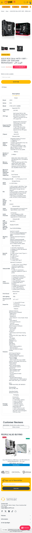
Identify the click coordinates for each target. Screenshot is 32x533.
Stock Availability (20, 67)
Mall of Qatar (12, 505)
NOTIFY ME (16, 81)
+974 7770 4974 (11, 500)
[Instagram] (9, 511)
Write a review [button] (16, 427)
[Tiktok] (12, 511)
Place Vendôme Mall (21, 505)
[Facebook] (2, 511)
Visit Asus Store (5, 54)
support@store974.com (7, 508)
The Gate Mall (4, 505)
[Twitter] (5, 511)
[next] (29, 451)
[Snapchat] (15, 511)
